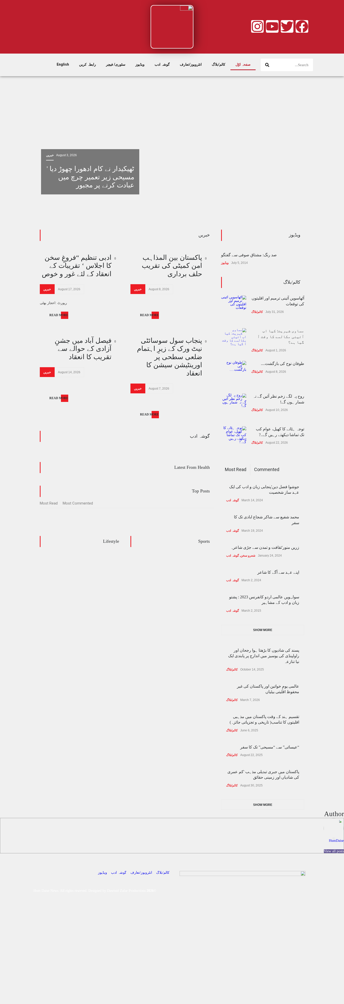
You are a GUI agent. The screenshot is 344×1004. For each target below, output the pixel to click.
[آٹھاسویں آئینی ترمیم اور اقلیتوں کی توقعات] (233, 308)
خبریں (50, 155)
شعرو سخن (247, 555)
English (63, 64)
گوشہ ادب (162, 64)
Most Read (49, 503)
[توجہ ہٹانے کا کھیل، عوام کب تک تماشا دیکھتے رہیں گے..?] (233, 438)
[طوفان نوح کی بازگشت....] (233, 373)
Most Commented (78, 503)
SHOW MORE (262, 630)
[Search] (267, 65)
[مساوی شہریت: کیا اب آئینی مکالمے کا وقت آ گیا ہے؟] (233, 340)
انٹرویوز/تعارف (191, 64)
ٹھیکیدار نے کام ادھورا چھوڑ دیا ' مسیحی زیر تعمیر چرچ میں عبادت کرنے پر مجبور (90, 177)
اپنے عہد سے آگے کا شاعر (278, 572)
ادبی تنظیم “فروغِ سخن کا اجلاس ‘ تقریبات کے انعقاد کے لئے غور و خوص (77, 266)
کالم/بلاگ (218, 64)
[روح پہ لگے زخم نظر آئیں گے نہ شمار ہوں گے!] (233, 406)
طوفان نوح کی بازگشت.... (282, 363)
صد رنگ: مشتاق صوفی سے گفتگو (249, 255)
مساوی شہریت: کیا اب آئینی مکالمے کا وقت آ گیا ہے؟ (280, 336)
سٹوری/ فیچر (115, 64)
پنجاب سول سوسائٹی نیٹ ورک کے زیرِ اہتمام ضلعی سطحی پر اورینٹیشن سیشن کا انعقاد (169, 357)
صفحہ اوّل (243, 64)
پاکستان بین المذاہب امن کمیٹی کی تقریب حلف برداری (172, 266)
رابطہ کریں (87, 64)
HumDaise (336, 841)
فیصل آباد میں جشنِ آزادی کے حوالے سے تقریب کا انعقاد (83, 349)
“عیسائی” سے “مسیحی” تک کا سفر (269, 747)
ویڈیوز (140, 64)
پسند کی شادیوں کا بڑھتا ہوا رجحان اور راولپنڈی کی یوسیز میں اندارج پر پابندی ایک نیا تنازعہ (263, 656)
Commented (266, 469)
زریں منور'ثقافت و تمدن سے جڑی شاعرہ (264, 547)
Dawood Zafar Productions (126, 891)
